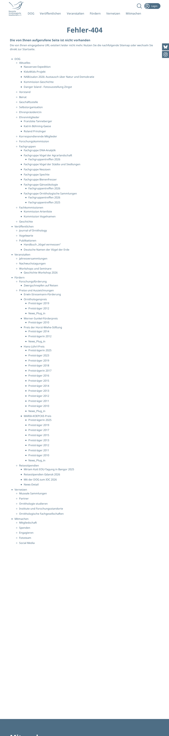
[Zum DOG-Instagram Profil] (165, 54)
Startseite (28, 49)
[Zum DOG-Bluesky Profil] (165, 46)
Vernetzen (113, 13)
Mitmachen (133, 13)
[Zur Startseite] (17, 8)
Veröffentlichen (50, 13)
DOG (31, 13)
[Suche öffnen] (139, 6)
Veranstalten (75, 13)
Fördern (95, 13)
